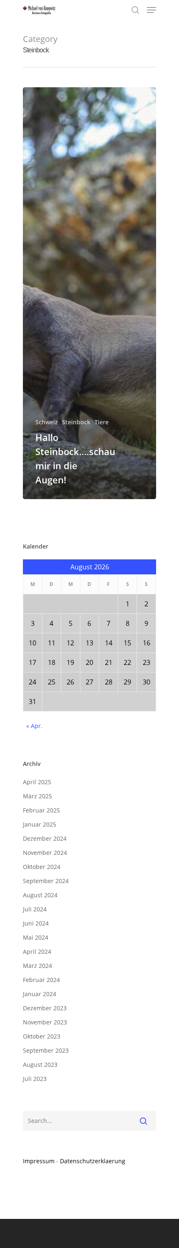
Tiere (101, 422)
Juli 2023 (35, 1079)
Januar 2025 (39, 824)
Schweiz (46, 422)
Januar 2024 (39, 994)
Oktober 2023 (41, 1036)
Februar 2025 (41, 810)
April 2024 (37, 951)
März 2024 (37, 966)
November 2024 (45, 853)
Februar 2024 (41, 980)
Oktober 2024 (41, 867)
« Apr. (34, 726)
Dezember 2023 (45, 1008)
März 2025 (37, 796)
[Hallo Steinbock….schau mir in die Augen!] (89, 293)
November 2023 (45, 1022)
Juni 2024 (36, 923)
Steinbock (76, 422)
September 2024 (46, 881)
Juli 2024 (35, 909)
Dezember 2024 (45, 838)
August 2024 (40, 895)
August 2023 (40, 1064)
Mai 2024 (35, 937)
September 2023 (46, 1050)
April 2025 (37, 782)
